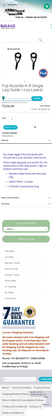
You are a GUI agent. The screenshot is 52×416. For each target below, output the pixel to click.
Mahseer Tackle (12, 263)
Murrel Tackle (11, 268)
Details (4, 140)
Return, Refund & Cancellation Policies (23, 400)
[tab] (26, 140)
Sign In (19, 17)
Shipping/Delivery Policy (15, 394)
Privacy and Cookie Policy (16, 406)
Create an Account (36, 17)
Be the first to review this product (14, 102)
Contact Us (36, 406)
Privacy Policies (42, 387)
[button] (24, 81)
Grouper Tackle (12, 274)
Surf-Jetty (9, 257)
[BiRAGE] (8, 28)
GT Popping (10, 286)
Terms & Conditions (23, 387)
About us (7, 387)
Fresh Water (10, 280)
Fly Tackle (9, 292)
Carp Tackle (10, 298)
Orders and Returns (13, 412)
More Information (10, 197)
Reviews (5, 203)
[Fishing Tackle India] (14, 12)
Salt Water (10, 251)
